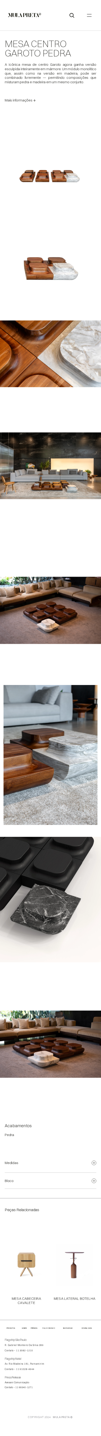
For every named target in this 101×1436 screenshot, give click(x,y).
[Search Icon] (72, 15)
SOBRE (24, 1328)
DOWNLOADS (87, 1328)
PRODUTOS (11, 1328)
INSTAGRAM (67, 1328)
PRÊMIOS (34, 1328)
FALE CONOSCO (49, 1328)
